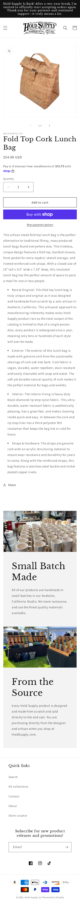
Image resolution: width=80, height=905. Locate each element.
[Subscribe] (66, 847)
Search (13, 777)
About (13, 806)
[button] (5, 28)
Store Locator (18, 815)
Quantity (8, 179)
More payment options (40, 224)
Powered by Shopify (53, 897)
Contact (14, 796)
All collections (18, 786)
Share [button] (12, 485)
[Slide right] (49, 125)
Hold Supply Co (33, 897)
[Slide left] (30, 125)
